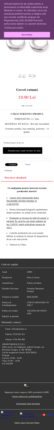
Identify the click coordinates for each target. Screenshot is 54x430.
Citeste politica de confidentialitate (27, 396)
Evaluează (8, 171)
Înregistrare (7, 277)
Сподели (12, 165)
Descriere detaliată (15, 177)
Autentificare (7, 283)
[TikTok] (17, 370)
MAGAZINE (32, 297)
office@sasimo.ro (19, 329)
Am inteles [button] (27, 35)
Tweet (27, 164)
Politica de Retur (34, 283)
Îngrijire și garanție (10, 316)
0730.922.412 (19, 334)
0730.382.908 (19, 339)
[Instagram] (11, 370)
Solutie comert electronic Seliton (27, 423)
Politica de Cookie (10, 311)
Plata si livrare (33, 277)
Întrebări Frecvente (10, 289)
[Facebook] (5, 370)
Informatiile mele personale (28, 404)
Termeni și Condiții (10, 297)
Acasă (4, 272)
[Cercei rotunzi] (27, 67)
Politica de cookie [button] (13, 27)
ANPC (29, 272)
